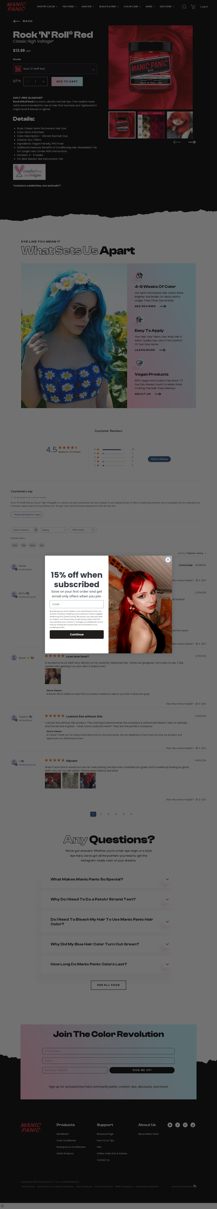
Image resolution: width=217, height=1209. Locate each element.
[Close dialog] (168, 559)
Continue (77, 634)
